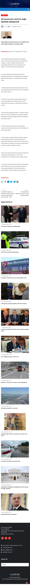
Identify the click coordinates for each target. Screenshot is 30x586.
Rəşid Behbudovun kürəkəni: (9, 514)
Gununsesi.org (5, 51)
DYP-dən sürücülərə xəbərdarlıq (10, 252)
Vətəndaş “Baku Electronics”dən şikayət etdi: (13, 277)
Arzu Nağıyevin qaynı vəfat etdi (9, 356)
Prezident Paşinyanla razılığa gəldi (10, 226)
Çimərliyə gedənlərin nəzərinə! (9, 408)
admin (9, 26)
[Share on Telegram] (14, 182)
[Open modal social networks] (17, 182)
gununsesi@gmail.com (8, 549)
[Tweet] (11, 182)
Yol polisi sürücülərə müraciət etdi (10, 461)
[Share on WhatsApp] (2, 182)
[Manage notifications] (27, 583)
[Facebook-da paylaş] (5, 182)
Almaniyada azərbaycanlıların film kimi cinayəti (14, 303)
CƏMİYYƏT (4, 15)
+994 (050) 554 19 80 (7, 547)
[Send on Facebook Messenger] (8, 182)
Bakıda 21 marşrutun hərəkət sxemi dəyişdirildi (14, 382)
